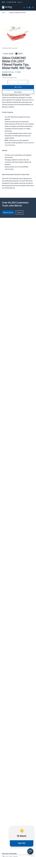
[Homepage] (7, 7)
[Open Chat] (30, 851)
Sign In (20, 2)
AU (4, 2)
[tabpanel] (18, 196)
